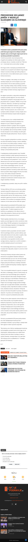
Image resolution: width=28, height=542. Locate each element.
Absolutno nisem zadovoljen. (9, 461)
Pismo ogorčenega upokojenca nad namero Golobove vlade (16, 518)
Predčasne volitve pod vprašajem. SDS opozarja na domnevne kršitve (16, 370)
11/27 (16, 480)
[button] (26, 2)
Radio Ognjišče (13, 348)
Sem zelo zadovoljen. (7, 456)
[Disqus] (14, 395)
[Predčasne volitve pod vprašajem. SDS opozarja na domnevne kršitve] (4, 370)
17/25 (7, 480)
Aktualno (3, 359)
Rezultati (17, 464)
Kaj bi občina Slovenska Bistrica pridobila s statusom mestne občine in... (17, 531)
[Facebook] (12, 504)
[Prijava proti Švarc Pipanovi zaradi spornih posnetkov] (4, 363)
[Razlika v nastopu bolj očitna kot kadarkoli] (4, 357)
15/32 (25, 480)
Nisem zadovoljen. (6, 459)
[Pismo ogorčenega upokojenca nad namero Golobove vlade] (4, 519)
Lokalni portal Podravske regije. (14, 493)
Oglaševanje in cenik (14, 497)
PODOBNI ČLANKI (4, 352)
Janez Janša (8, 348)
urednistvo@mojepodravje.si (17, 500)
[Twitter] (15, 504)
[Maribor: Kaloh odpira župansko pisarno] (4, 525)
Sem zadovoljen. (6, 458)
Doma (2, 12)
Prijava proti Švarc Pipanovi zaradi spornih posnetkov (17, 363)
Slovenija (5, 12)
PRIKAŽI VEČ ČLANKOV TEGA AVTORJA (18, 352)
